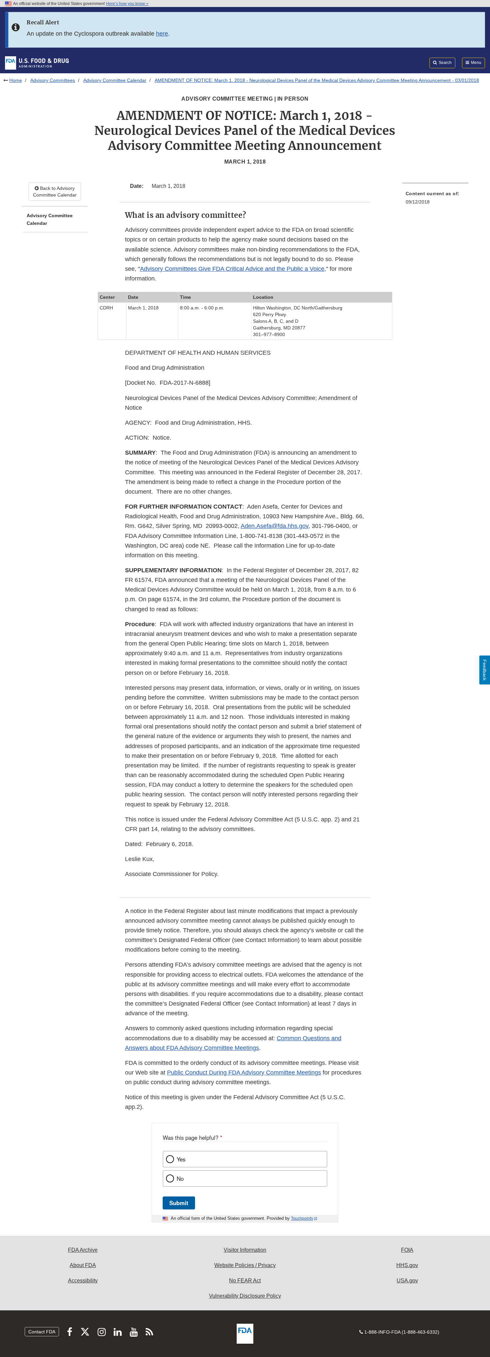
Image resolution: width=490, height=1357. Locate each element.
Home (15, 80)
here (162, 33)
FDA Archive (83, 1250)
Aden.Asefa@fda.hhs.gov (274, 526)
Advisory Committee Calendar (114, 80)
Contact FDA (41, 1331)
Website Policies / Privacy (245, 1265)
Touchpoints (302, 1218)
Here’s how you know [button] (126, 3)
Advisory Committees (52, 80)
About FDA (83, 1265)
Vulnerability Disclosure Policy (245, 1296)
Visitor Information (245, 1250)
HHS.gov (407, 1265)
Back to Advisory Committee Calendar (55, 192)
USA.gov (407, 1280)
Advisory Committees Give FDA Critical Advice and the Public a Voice (232, 268)
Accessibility (83, 1280)
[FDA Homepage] (37, 62)
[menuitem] (435, 200)
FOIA (407, 1250)
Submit (178, 1203)
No (180, 1178)
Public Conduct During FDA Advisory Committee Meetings (244, 1072)
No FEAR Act (245, 1280)
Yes (181, 1159)
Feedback (484, 670)
